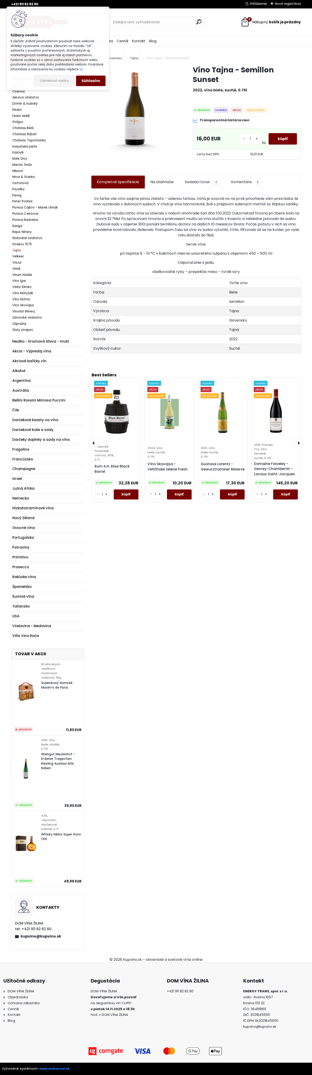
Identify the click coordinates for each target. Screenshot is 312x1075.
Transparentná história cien (224, 120)
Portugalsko (23, 537)
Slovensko (114, 58)
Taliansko (21, 606)
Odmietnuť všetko (54, 81)
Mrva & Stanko (23, 177)
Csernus (18, 91)
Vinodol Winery (23, 311)
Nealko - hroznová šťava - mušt (40, 341)
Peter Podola (22, 201)
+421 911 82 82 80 (24, 4)
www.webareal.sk (54, 1068)
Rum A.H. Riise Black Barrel (112, 469)
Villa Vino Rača (25, 635)
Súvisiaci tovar (201, 182)
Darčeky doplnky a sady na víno (41, 439)
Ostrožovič (20, 183)
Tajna (16, 250)
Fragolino (20, 449)
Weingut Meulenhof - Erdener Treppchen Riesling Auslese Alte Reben (58, 761)
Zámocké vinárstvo (27, 317)
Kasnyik (18, 152)
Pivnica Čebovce (25, 213)
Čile (15, 410)
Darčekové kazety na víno (35, 419)
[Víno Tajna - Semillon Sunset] (134, 108)
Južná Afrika (23, 488)
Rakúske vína (24, 576)
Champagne (23, 468)
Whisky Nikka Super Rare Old (61, 836)
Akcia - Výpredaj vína (31, 351)
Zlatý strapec (22, 330)
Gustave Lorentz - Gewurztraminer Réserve (223, 467)
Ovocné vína (23, 527)
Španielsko (22, 586)
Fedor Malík (21, 116)
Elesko (17, 110)
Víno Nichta (21, 299)
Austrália (20, 390)
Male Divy (19, 158)
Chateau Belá (23, 128)
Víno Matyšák (22, 293)
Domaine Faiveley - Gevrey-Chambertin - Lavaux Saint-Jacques (274, 469)
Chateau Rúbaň (24, 134)
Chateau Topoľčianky (29, 140)
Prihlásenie (258, 3)
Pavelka (18, 189)
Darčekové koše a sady (32, 429)
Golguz (17, 122)
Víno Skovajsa (23, 305)
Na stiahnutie (162, 182)
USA (15, 616)
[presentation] (93, 443)
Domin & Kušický (25, 103)
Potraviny (20, 547)
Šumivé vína (23, 596)
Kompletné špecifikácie (118, 182)
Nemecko (20, 498)
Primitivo (20, 557)
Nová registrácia (288, 3)
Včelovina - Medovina (31, 625)
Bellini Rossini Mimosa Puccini (38, 400)
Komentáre (245, 182)
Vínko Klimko (22, 287)
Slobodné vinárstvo (27, 238)
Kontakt (138, 41)
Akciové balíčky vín (29, 361)
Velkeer (18, 256)
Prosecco (20, 567)
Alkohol (18, 370)
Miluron (17, 171)
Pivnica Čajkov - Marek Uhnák (35, 207)
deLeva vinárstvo (25, 97)
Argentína (21, 380)
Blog (152, 41)
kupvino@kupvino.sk (41, 936)
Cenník (122, 41)
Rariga (17, 226)
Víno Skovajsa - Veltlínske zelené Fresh (168, 467)
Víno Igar (19, 281)
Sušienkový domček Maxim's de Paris (57, 685)
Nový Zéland (23, 517)
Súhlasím (91, 80)
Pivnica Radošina (25, 220)
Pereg (16, 195)
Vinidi (16, 269)
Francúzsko (22, 459)
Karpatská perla (24, 146)
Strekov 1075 (22, 244)
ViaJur (17, 262)
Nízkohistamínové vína (33, 508)
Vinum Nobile (22, 275)
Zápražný (19, 324)
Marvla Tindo (22, 165)
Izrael (17, 478)
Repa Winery (22, 232)
